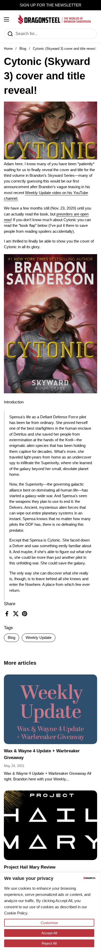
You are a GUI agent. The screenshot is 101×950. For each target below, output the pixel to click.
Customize (49, 923)
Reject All (49, 943)
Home (8, 49)
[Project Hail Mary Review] (50, 825)
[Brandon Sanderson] (54, 19)
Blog (22, 49)
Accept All (49, 933)
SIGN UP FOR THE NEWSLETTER (50, 5)
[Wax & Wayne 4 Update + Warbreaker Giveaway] (50, 709)
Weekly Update (39, 638)
